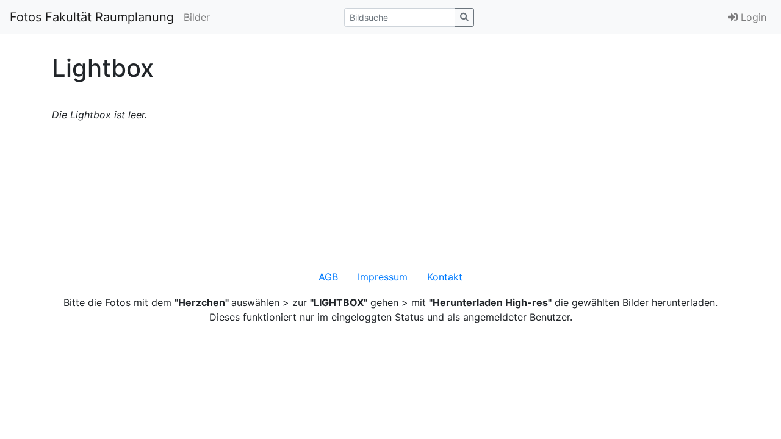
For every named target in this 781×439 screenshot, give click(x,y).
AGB (328, 277)
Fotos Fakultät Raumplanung (92, 17)
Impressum (383, 277)
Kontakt (444, 277)
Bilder (197, 17)
